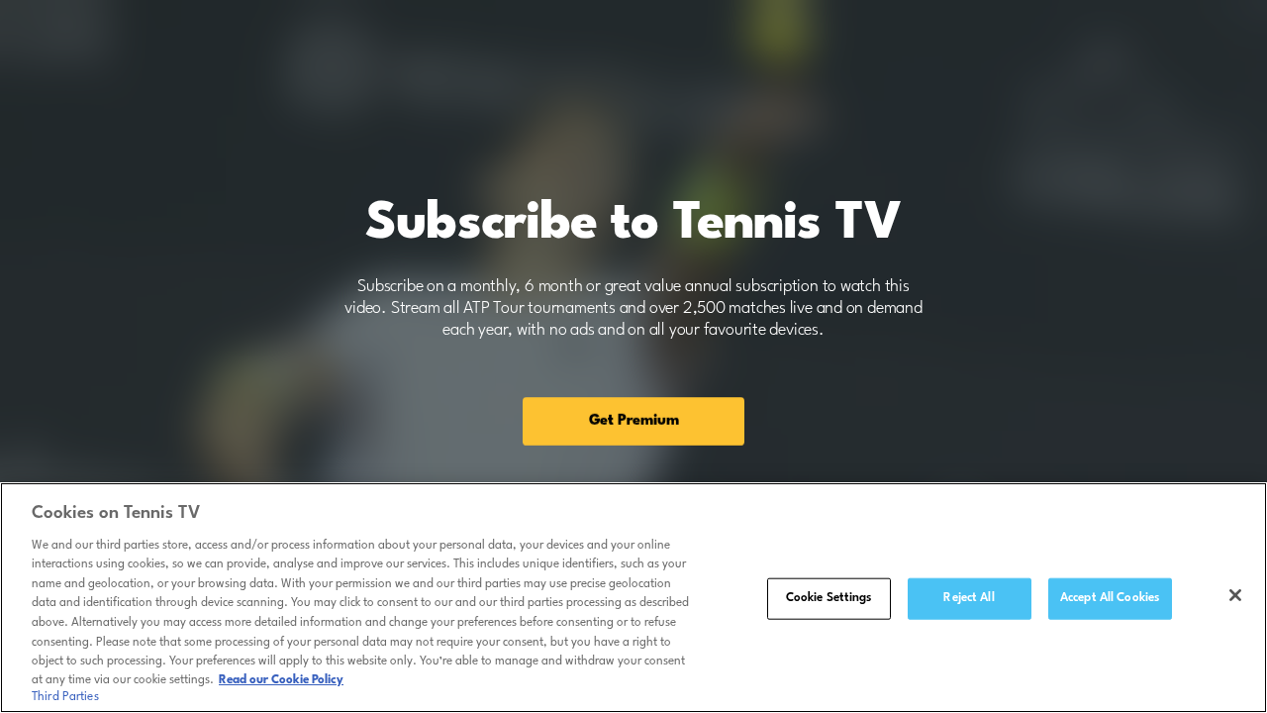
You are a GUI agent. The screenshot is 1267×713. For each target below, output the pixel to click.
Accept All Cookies (1109, 598)
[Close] (1235, 595)
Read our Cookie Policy (281, 680)
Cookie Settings (829, 598)
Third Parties (65, 697)
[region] (633, 597)
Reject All (968, 598)
